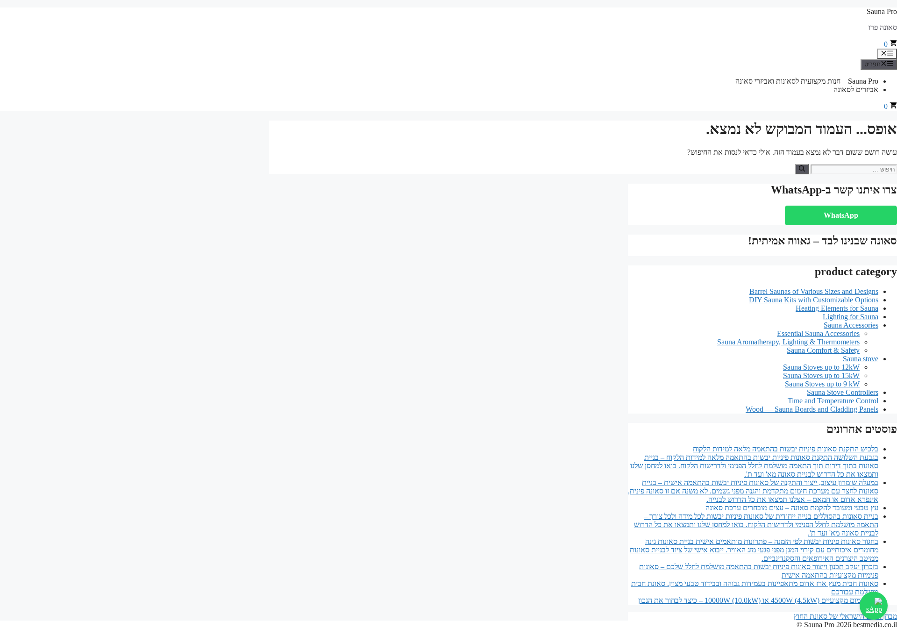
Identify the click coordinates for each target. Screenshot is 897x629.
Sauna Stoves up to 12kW (821, 367)
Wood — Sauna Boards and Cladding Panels (812, 409)
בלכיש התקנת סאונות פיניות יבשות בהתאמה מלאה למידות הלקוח (785, 449)
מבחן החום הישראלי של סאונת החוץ (845, 616)
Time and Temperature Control (833, 401)
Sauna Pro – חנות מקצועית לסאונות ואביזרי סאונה (806, 81)
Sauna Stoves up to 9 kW (822, 384)
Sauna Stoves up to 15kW (821, 375)
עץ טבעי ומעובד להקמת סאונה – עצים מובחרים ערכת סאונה (791, 508)
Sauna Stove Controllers (842, 392)
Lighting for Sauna (850, 317)
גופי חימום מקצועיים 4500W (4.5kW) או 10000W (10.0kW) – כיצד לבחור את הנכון (758, 600)
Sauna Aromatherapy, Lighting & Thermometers (788, 342)
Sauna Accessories (851, 325)
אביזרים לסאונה (855, 89)
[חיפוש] (802, 169)
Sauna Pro (882, 11)
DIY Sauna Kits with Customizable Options (813, 300)
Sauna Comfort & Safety (823, 350)
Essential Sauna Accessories (818, 333)
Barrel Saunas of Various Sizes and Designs (813, 291)
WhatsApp (841, 215)
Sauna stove (860, 359)
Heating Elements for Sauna (837, 308)
